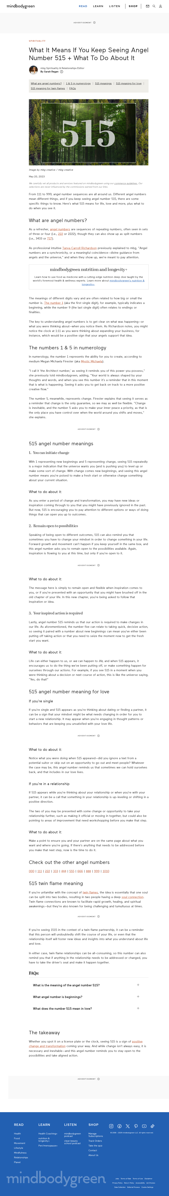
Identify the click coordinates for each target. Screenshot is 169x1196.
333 (55, 871)
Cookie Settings (147, 1187)
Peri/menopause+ (48, 1145)
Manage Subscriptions (95, 1134)
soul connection (132, 897)
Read (19, 1125)
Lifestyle (18, 1148)
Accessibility (140, 1183)
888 (88, 871)
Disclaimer (148, 1179)
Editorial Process (133, 1187)
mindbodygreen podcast (72, 1134)
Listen (70, 1125)
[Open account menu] (160, 6)
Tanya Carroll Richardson (79, 248)
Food (17, 1138)
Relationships (21, 1157)
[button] (61, 71)
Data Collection (120, 1187)
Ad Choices (150, 1183)
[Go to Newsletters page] (148, 6)
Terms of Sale (126, 1179)
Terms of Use (138, 1179)
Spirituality (37, 41)
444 (63, 871)
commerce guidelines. (126, 183)
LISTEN (114, 6)
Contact (92, 1150)
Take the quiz (95, 1145)
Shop (93, 1125)
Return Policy (129, 1183)
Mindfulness (20, 1153)
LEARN (98, 6)
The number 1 (53, 303)
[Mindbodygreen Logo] (21, 6)
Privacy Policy (117, 1183)
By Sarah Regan (49, 71)
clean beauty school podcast (72, 1142)
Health (17, 1133)
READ (83, 6)
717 (49, 238)
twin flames (90, 892)
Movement (19, 1143)
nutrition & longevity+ (44, 1139)
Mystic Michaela (91, 361)
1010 (106, 871)
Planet (17, 1162)
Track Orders (95, 1141)
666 (80, 871)
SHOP (133, 6)
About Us (93, 1155)
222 (60, 234)
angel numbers (60, 229)
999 (97, 871)
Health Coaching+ (47, 1133)
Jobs (117, 1179)
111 (39, 871)
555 (71, 871)
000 (31, 871)
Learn (44, 1125)
